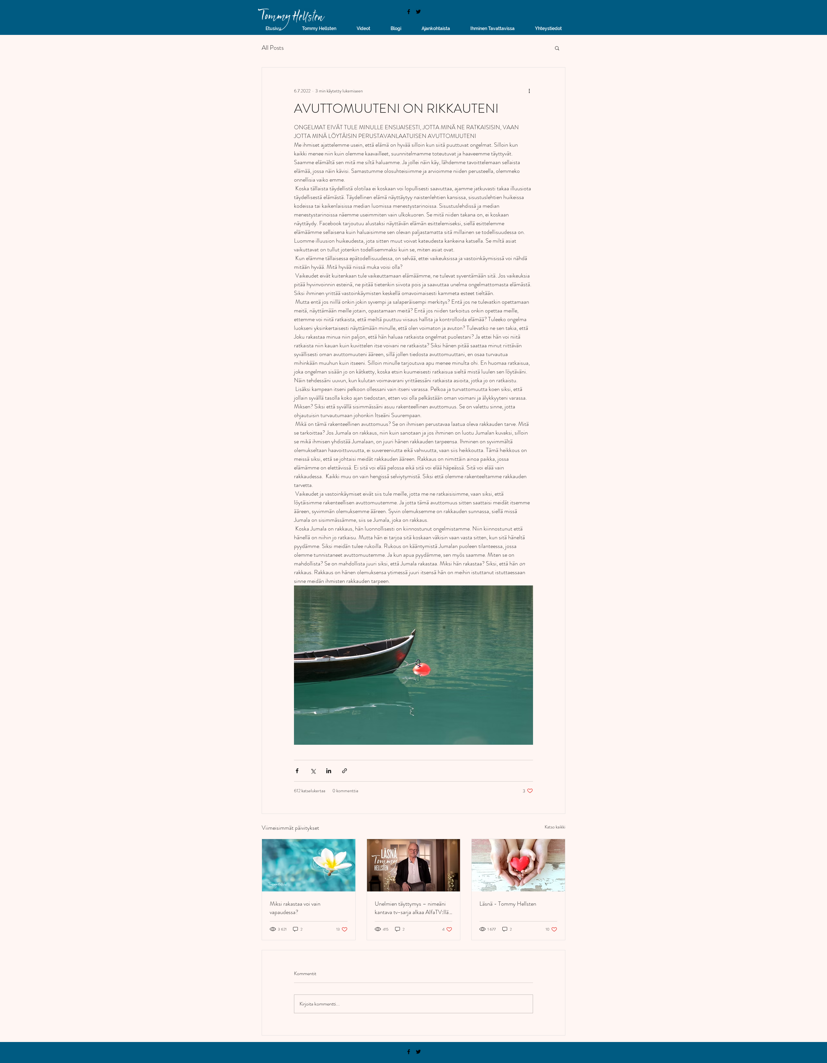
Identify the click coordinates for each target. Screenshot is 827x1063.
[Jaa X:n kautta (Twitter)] (313, 771)
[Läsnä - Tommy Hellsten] (518, 865)
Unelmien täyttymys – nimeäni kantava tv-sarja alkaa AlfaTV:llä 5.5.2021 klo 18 (412, 908)
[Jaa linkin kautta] (344, 771)
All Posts (273, 47)
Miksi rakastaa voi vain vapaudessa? (295, 908)
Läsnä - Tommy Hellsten (507, 904)
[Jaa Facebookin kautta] (297, 771)
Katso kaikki (555, 827)
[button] (557, 47)
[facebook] (408, 11)
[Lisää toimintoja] (529, 91)
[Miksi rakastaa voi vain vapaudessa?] (308, 865)
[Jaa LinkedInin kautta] (329, 771)
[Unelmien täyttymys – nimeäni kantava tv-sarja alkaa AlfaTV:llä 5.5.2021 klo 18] (413, 865)
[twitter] (418, 11)
